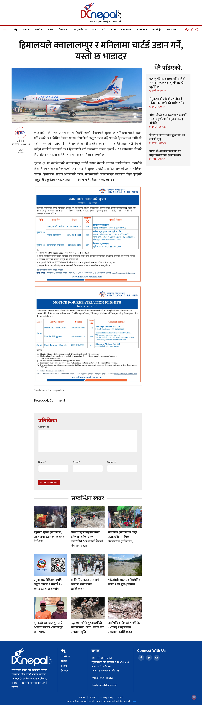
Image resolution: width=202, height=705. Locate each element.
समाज (50, 30)
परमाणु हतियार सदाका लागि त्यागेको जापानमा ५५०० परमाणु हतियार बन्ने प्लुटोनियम (167, 83)
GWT (134, 701)
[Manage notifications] (194, 697)
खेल (94, 30)
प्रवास (113, 30)
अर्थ (103, 30)
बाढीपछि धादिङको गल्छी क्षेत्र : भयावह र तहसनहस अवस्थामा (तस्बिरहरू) (124, 627)
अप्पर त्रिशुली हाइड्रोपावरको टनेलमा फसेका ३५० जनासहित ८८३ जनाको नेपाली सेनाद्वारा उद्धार (87, 539)
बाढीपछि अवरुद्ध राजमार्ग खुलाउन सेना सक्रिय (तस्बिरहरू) (85, 584)
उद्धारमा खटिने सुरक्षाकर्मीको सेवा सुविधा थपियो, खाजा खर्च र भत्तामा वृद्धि (87, 627)
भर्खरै (190, 30)
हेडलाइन (64, 671)
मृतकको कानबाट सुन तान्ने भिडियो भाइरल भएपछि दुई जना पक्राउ (48, 627)
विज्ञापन (93, 697)
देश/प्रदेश (63, 30)
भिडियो (64, 666)
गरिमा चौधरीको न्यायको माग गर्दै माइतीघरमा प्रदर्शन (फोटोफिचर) (165, 153)
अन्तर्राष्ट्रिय (157, 30)
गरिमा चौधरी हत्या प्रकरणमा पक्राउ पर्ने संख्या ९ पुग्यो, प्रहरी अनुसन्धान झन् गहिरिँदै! (167, 119)
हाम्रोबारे (82, 697)
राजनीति (39, 30)
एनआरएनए (126, 30)
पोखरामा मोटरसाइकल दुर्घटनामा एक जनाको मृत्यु (167, 137)
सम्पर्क (120, 697)
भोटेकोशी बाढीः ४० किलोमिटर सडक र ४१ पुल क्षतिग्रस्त (125, 582)
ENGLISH (171, 30)
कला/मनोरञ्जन (80, 30)
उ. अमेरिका (142, 30)
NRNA (64, 661)
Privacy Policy (107, 697)
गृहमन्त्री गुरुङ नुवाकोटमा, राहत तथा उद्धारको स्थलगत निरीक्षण (49, 537)
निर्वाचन (26, 30)
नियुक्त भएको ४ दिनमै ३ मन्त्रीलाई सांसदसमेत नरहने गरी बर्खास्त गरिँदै (166, 101)
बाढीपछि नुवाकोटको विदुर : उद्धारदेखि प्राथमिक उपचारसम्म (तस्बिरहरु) (123, 537)
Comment (44, 427)
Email (76, 462)
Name (42, 462)
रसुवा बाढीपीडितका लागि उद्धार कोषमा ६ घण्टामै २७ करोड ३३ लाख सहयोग (48, 584)
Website (111, 462)
